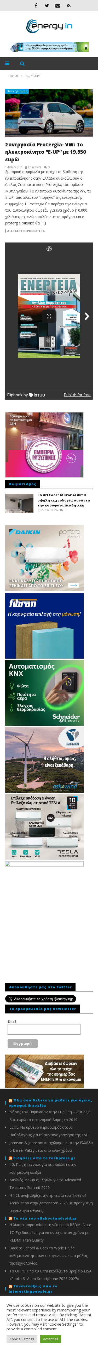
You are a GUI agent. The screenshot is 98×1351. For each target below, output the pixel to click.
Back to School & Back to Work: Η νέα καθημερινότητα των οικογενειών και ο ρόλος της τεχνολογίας (48, 1255)
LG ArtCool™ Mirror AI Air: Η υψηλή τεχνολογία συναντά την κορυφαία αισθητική (63, 500)
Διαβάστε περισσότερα (26, 231)
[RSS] (68, 5)
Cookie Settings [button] (22, 1339)
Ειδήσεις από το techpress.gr (44, 1158)
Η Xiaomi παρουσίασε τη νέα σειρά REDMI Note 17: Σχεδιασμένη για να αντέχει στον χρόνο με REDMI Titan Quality (50, 1232)
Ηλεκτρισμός (17, 91)
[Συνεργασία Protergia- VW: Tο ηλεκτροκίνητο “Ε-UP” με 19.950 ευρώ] (49, 113)
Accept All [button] (50, 1339)
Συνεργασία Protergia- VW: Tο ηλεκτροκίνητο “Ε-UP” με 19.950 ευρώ (45, 152)
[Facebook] (35, 5)
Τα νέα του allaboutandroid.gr (45, 1218)
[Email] (57, 5)
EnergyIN (34, 167)
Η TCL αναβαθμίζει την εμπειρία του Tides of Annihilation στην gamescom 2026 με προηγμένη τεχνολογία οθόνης (51, 1203)
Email (12, 1021)
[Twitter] (46, 5)
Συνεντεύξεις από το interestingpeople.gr (33, 1289)
